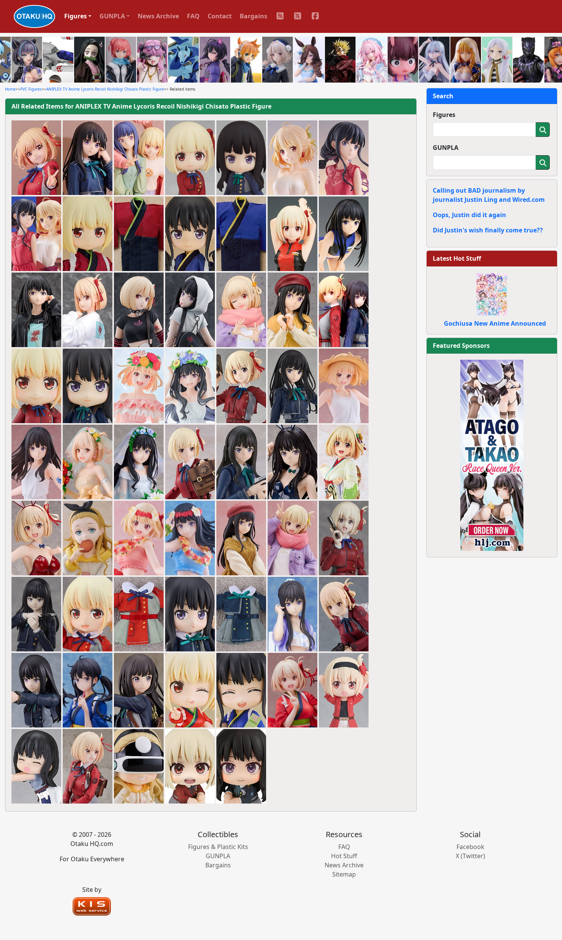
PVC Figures (31, 89)
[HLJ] (491, 454)
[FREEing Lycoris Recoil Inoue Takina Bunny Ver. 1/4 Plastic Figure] (292, 462)
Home (10, 89)
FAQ (193, 16)
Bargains (253, 16)
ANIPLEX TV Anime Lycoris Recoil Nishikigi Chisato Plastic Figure (105, 89)
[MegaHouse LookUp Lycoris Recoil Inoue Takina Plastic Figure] (241, 766)
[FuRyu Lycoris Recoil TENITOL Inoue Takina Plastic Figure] (241, 538)
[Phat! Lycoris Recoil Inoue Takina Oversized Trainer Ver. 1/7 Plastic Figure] (36, 310)
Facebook (470, 847)
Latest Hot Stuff (457, 258)
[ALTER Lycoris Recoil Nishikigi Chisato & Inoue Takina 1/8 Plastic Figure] (344, 310)
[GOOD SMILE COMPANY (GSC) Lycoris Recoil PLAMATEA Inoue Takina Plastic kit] (241, 462)
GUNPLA (445, 147)
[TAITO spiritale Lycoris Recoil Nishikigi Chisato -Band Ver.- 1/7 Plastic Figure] (139, 310)
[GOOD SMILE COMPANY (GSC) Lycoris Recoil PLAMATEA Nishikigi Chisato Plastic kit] (190, 462)
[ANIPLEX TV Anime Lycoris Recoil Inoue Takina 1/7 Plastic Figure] (87, 690)
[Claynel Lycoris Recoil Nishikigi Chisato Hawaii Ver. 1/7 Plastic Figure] (139, 538)
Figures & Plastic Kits (218, 847)
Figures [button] (75, 16)
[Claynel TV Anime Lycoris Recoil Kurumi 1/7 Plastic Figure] (87, 538)
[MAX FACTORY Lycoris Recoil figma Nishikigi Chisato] (344, 614)
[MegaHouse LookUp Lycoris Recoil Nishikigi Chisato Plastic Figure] (190, 766)
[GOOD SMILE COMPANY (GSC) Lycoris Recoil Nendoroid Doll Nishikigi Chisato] (87, 614)
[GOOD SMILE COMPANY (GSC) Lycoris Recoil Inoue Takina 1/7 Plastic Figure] (139, 690)
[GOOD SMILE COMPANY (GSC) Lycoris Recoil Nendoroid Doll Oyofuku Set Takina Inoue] (241, 614)
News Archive (158, 16)
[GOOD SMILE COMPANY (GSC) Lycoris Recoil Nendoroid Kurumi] (139, 766)
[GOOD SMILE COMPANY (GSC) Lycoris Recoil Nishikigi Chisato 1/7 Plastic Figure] (87, 766)
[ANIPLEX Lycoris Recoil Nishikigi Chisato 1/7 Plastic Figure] (292, 690)
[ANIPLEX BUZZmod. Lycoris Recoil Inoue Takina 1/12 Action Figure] (36, 614)
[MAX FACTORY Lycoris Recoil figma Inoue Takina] (36, 690)
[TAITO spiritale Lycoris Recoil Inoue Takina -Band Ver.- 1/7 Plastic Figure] (190, 310)
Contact (220, 16)
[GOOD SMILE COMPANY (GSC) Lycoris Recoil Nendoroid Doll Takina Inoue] (190, 614)
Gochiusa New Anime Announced (495, 323)
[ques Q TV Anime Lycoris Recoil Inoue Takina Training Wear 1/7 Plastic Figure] (344, 234)
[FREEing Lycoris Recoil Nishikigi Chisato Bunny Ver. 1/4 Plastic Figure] (36, 538)
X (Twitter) (470, 856)
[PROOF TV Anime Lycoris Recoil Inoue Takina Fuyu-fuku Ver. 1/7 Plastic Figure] (292, 310)
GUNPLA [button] (112, 16)
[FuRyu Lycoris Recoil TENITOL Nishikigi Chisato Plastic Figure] (292, 538)
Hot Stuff (344, 856)
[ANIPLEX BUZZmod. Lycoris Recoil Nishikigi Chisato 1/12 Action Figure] (344, 538)
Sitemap (344, 874)
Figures (444, 114)
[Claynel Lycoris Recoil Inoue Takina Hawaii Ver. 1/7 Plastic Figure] (190, 538)
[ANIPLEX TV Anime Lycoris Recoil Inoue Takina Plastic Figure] (292, 614)
